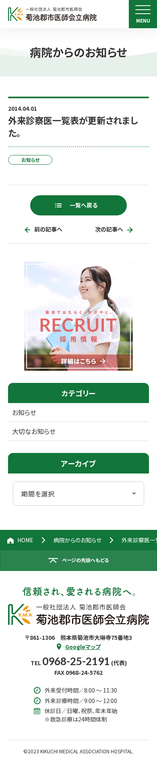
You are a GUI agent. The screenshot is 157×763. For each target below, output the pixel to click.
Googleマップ (83, 647)
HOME (25, 540)
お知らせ (24, 412)
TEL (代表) (79, 663)
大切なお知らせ (34, 431)
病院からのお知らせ (77, 540)
